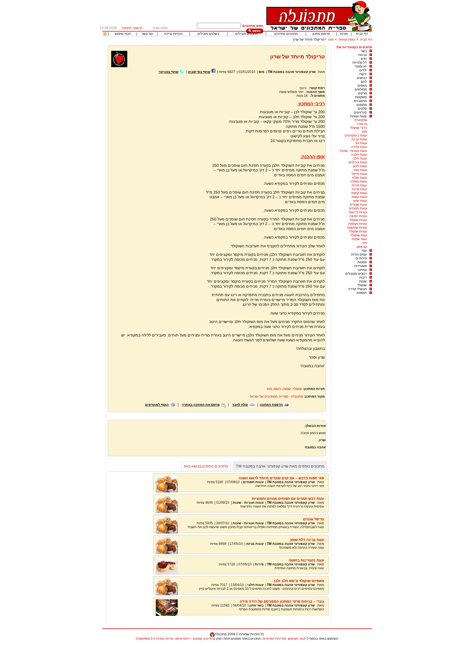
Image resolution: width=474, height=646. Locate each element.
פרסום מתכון (321, 34)
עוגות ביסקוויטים (356, 135)
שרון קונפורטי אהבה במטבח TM (292, 72)
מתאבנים (360, 101)
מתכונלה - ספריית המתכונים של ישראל (276, 396)
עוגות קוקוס (359, 193)
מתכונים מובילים (246, 34)
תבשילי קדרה (357, 289)
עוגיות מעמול (358, 220)
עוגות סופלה (358, 181)
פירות (259, 564)
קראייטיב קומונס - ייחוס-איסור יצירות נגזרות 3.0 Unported (175, 639)
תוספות (362, 293)
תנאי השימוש (297, 639)
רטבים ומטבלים (356, 274)
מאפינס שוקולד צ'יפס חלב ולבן (299, 581)
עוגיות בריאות (358, 212)
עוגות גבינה (359, 139)
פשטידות (360, 266)
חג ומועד (361, 66)
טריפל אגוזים (313, 519)
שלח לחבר (240, 405)
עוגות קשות (359, 197)
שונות (363, 281)
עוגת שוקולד (358, 235)
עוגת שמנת (359, 239)
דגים (364, 59)
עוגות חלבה (359, 155)
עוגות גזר (361, 143)
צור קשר (147, 34)
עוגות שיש (360, 201)
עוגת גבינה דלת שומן (307, 540)
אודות (344, 34)
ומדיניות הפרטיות (274, 639)
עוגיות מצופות (357, 224)
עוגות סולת (359, 178)
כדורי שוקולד (358, 128)
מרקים (362, 93)
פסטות (362, 262)
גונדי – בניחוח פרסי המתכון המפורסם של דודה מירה (282, 601)
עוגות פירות (359, 185)
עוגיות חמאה (358, 216)
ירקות (363, 74)
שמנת (287, 389)
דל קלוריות (359, 62)
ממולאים (361, 89)
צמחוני (362, 270)
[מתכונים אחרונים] (104, 34)
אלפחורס (360, 120)
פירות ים (361, 258)
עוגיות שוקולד (358, 231)
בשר (364, 51)
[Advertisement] (157, 139)
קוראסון (362, 247)
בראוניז (362, 124)
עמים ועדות (359, 254)
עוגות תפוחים (358, 208)
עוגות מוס (360, 170)
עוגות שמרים (358, 204)
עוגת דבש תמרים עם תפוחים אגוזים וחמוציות (288, 499)
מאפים (362, 85)
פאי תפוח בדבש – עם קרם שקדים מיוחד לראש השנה (281, 478)
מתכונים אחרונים (286, 34)
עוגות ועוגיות (346, 39)
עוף (364, 251)
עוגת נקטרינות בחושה (306, 560)
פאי (364, 243)
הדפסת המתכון (271, 405)
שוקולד (362, 285)
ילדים (363, 70)
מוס (331, 39)
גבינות (362, 55)
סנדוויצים (360, 112)
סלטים (362, 108)
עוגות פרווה (359, 189)
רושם (277, 389)
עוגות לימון (360, 166)
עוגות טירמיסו (357, 162)
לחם (364, 82)
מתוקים (362, 105)
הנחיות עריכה (173, 34)
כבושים (362, 78)
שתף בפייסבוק (199, 72)
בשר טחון (256, 605)
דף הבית (362, 34)
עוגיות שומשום (357, 227)
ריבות (363, 277)
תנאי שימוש (123, 34)
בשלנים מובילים (208, 34)
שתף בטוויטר (169, 72)
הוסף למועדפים (157, 405)
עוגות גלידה (359, 147)
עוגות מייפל (359, 174)
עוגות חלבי (359, 158)
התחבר (127, 28)
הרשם (138, 28)
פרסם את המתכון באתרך (201, 405)
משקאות (361, 97)
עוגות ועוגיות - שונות (353, 151)
